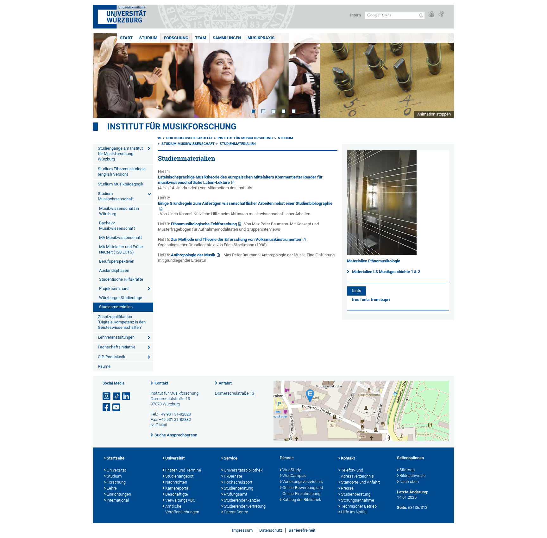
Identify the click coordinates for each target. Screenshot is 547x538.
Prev (104, 75)
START (126, 37)
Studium (114, 476)
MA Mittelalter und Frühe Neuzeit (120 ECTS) (121, 249)
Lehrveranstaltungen (116, 337)
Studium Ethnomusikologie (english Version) (122, 171)
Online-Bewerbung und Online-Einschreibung (302, 490)
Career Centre (236, 512)
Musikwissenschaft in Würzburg (119, 211)
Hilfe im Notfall (354, 512)
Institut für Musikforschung (171, 126)
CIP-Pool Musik (111, 356)
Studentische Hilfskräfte (121, 279)
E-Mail (161, 424)
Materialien (362, 271)
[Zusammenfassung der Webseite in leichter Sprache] (431, 14)
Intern (355, 15)
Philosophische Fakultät (189, 138)
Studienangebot (179, 476)
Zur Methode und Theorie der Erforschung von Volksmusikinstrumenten (236, 239)
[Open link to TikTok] (116, 396)
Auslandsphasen (114, 270)
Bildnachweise (412, 475)
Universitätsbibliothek (243, 470)
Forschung (116, 482)
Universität (116, 470)
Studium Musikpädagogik (120, 184)
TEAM (200, 37)
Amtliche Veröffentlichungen (182, 509)
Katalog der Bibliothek (301, 499)
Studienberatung (238, 488)
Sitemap (407, 469)
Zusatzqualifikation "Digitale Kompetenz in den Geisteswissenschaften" (122, 322)
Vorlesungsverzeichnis (302, 481)
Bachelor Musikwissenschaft (117, 226)
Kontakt (161, 383)
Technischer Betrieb (359, 506)
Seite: (402, 507)
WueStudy (291, 469)
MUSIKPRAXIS (261, 37)
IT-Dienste (233, 476)
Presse (347, 488)
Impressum (242, 530)
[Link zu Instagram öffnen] (107, 396)
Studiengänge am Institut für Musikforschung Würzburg (120, 153)
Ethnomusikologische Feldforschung (204, 224)
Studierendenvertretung (245, 506)
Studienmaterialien (116, 306)
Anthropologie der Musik (193, 255)
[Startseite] (159, 138)
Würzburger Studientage (120, 297)
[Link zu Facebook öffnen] (107, 407)
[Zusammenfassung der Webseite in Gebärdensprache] (440, 14)
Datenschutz (270, 530)
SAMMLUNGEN (227, 37)
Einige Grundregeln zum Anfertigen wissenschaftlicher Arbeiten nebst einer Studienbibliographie (245, 203)
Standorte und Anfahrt (360, 482)
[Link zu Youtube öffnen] (116, 407)
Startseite (115, 458)
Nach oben (409, 481)
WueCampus (294, 475)
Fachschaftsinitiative (116, 347)
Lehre (112, 488)
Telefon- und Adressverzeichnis (357, 473)
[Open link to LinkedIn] (126, 396)
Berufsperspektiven (116, 261)
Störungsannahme (357, 500)
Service (230, 458)
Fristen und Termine (183, 470)
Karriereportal (177, 488)
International (118, 500)
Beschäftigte (176, 494)
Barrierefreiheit (302, 530)
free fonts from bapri (371, 299)
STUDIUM (148, 37)
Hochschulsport (238, 482)
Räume (104, 366)
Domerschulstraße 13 (234, 393)
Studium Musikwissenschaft (116, 196)
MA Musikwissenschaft (120, 237)
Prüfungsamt (235, 494)
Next (443, 75)
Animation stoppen (434, 114)
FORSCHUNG (176, 37)
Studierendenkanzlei (242, 500)
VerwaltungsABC (180, 500)
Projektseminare (114, 288)
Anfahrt (225, 383)
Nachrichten (176, 482)
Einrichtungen (119, 494)
